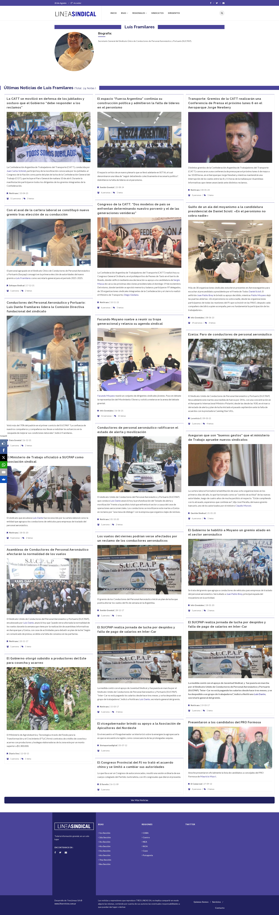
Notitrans (13, 193)
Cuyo (145, 851)
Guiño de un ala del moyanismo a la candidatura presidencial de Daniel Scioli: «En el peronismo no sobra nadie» (227, 211)
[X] (3, 457)
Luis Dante (115, 500)
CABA (146, 833)
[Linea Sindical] (78, 13)
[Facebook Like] (3, 443)
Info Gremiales (197, 317)
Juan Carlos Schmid (16, 170)
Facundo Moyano (106, 395)
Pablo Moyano (258, 295)
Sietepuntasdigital (108, 745)
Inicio (113, 13)
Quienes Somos (201, 902)
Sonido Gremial (107, 187)
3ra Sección (104, 842)
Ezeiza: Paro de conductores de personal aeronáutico (230, 334)
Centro (146, 837)
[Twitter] (218, 3)
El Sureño (104, 784)
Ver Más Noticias (139, 800)
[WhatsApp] (3, 464)
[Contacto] (223, 3)
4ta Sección (104, 846)
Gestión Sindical (198, 513)
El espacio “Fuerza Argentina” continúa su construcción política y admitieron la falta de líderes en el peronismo (138, 103)
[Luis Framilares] (74, 51)
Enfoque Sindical (16, 285)
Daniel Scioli (255, 291)
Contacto (220, 908)
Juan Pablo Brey (205, 295)
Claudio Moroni (243, 505)
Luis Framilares (23, 278)
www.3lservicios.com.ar (65, 904)
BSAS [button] (123, 13)
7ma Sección (105, 860)
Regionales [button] (138, 13)
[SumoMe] (3, 479)
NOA (145, 846)
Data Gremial (15, 440)
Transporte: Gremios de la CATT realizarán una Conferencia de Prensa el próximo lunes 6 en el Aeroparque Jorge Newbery (225, 103)
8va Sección (104, 864)
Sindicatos (157, 13)
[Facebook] (212, 3)
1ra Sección (104, 833)
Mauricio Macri (208, 776)
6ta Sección (104, 855)
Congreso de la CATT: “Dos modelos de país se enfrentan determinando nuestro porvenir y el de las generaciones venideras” (138, 209)
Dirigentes (174, 13)
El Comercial (196, 784)
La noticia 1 (196, 418)
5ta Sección (104, 851)
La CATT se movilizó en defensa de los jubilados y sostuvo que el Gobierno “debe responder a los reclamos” (45, 103)
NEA (145, 842)
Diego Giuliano (131, 294)
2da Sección (105, 837)
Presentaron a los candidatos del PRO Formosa (224, 722)
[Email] (3, 472)
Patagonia (148, 855)
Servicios (216, 902)
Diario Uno (14, 753)
